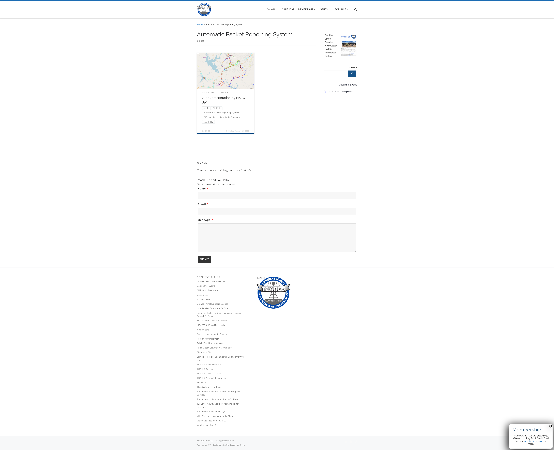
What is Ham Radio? (206, 425)
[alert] (340, 91)
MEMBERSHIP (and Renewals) (211, 325)
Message (205, 220)
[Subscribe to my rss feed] (346, 442)
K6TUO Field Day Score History (212, 320)
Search (353, 67)
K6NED (207, 131)
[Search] (352, 74)
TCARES (209, 441)
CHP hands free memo (208, 290)
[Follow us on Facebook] (351, 442)
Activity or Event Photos (208, 277)
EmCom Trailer (204, 299)
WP (209, 445)
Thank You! (202, 382)
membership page (533, 441)
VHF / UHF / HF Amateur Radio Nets (215, 416)
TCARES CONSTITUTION (209, 373)
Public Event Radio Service (210, 343)
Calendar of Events (206, 286)
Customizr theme (237, 445)
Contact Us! (202, 295)
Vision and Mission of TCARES (211, 420)
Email (203, 204)
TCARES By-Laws (205, 369)
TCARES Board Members (209, 364)
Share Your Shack (205, 352)
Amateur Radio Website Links (211, 281)
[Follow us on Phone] (356, 442)
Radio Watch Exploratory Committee (214, 347)
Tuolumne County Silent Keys (211, 411)
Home (200, 24)
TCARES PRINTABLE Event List (211, 378)
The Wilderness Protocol (209, 387)
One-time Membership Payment (212, 334)
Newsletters (203, 329)
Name (203, 188)
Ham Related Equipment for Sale (212, 308)
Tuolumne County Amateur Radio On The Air (218, 399)
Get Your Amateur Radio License (212, 304)
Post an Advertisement (208, 339)
